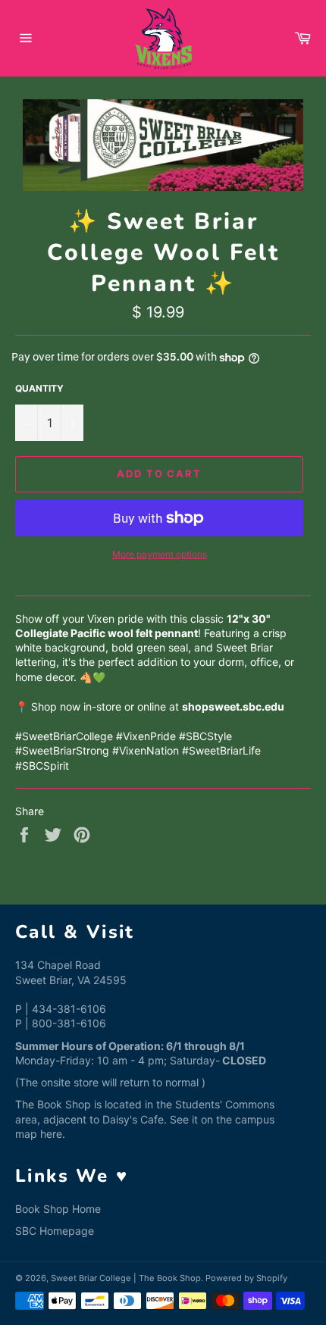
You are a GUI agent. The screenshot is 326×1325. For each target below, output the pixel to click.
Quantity (39, 388)
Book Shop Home (58, 1208)
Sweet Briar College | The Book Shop (126, 1278)
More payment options (159, 554)
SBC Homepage (54, 1230)
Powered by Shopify (246, 1278)
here (51, 1133)
